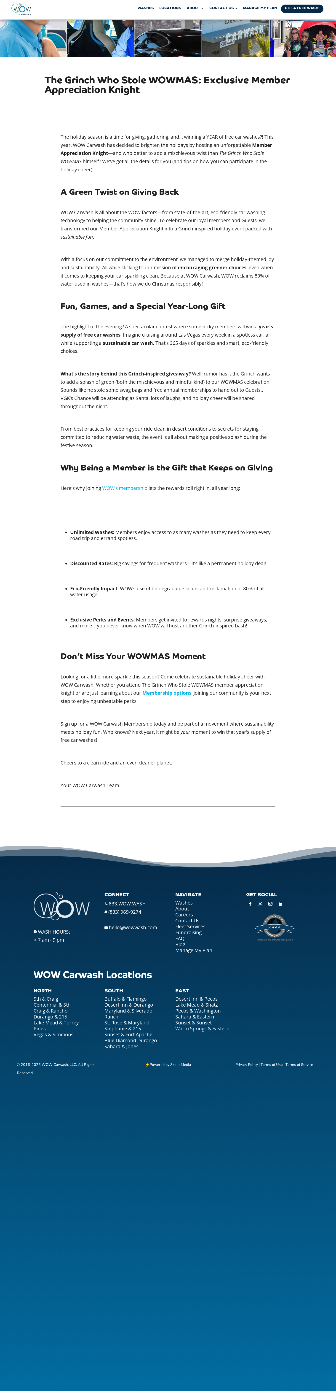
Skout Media (180, 1064)
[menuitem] (146, 8)
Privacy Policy (246, 1064)
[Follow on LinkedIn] (280, 904)
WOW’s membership (124, 488)
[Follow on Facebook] (250, 904)
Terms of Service (299, 1064)
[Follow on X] (260, 904)
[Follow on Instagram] (270, 904)
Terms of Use (272, 1064)
